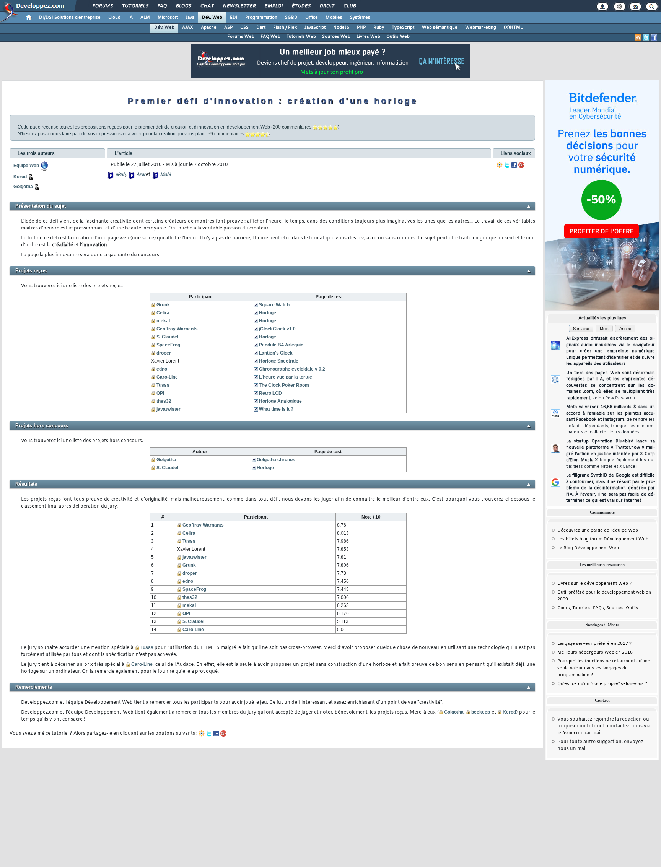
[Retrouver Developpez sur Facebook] (654, 37)
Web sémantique (439, 27)
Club (349, 6)
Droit (327, 6)
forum (568, 733)
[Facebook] (514, 165)
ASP (228, 27)
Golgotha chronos (276, 459)
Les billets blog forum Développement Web (602, 539)
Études (301, 6)
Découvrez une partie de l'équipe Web (597, 530)
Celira (162, 313)
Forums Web (240, 36)
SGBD (291, 17)
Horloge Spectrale (278, 361)
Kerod (509, 712)
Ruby (378, 27)
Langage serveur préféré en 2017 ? (594, 643)
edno (161, 369)
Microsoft (168, 17)
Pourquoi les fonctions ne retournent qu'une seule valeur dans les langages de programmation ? (603, 668)
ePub (120, 175)
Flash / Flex (285, 27)
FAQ (161, 6)
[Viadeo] (500, 165)
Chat (206, 6)
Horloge (267, 313)
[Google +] (521, 165)
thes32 (163, 401)
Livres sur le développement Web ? (594, 583)
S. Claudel (167, 337)
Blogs (183, 6)
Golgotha (166, 459)
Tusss (162, 385)
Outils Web (398, 36)
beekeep (480, 712)
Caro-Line (167, 377)
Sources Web (336, 36)
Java (190, 17)
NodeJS (341, 27)
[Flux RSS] (638, 37)
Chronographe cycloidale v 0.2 (292, 369)
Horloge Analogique (280, 401)
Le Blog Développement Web (588, 548)
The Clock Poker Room (284, 385)
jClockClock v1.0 (277, 329)
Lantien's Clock (276, 353)
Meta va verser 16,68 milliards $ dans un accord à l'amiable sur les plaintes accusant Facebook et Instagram (610, 419)
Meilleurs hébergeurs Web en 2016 (595, 652)
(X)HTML (513, 27)
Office (311, 17)
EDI (234, 17)
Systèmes (360, 17)
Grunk (163, 304)
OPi (160, 393)
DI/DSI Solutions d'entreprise (70, 17)
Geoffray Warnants (177, 329)
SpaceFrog (168, 345)
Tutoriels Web (301, 36)
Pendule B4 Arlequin (281, 345)
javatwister (168, 409)
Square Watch (274, 304)
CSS (244, 27)
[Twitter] (507, 165)
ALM (145, 17)
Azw (140, 175)
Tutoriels (135, 6)
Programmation (261, 17)
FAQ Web (270, 36)
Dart (260, 27)
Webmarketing (480, 27)
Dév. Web (212, 17)
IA (130, 17)
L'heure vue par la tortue (285, 377)
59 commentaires (226, 134)
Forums (102, 6)
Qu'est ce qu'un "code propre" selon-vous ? (602, 683)
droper (163, 353)
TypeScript (403, 27)
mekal (163, 321)
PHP (361, 27)
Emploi (273, 6)
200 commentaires (292, 127)
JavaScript (315, 27)
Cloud (114, 17)
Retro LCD (270, 393)
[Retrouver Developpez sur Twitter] (646, 37)
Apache (209, 27)
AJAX (187, 27)
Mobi (165, 175)
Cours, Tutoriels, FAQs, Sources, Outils (597, 608)
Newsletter (239, 6)
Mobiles (334, 17)
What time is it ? (276, 409)
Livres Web (368, 36)
